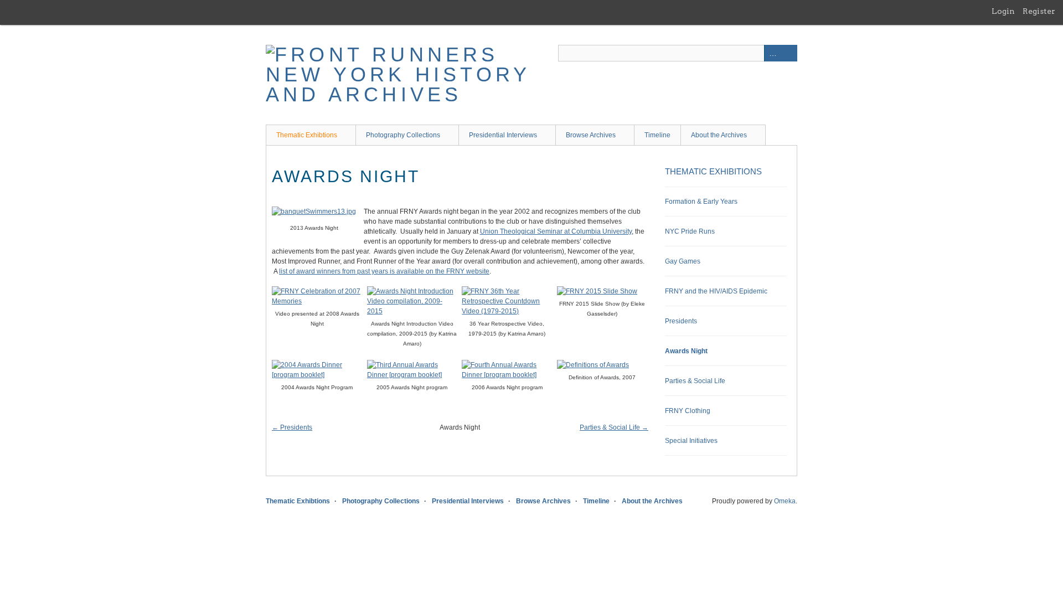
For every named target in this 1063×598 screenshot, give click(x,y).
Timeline (657, 135)
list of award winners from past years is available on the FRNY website (384, 271)
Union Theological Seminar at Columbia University (556, 231)
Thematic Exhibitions (713, 171)
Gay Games (682, 261)
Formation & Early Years (701, 201)
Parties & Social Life (695, 381)
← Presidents (292, 427)
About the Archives (719, 135)
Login (1003, 11)
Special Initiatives (691, 441)
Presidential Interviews (503, 135)
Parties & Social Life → (614, 427)
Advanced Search (772, 53)
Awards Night (686, 351)
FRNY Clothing (687, 411)
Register (1039, 11)
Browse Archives (591, 135)
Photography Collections (403, 135)
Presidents (681, 321)
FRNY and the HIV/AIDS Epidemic (716, 291)
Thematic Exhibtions (306, 135)
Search (789, 53)
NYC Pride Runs (690, 231)
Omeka (785, 501)
